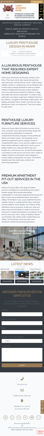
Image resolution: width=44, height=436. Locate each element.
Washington (18, 430)
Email (4, 328)
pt (36, 9)
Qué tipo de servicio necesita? (13, 337)
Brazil (31, 430)
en (37, 4)
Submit (22, 365)
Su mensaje (6, 346)
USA (22, 425)
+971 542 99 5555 (22, 384)
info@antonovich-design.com (22, 396)
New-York (26, 430)
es (36, 6)
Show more (7, 281)
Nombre (5, 310)
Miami (12, 430)
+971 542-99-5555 (8, 2)
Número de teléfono (9, 319)
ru (37, 11)
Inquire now (37, 2)
